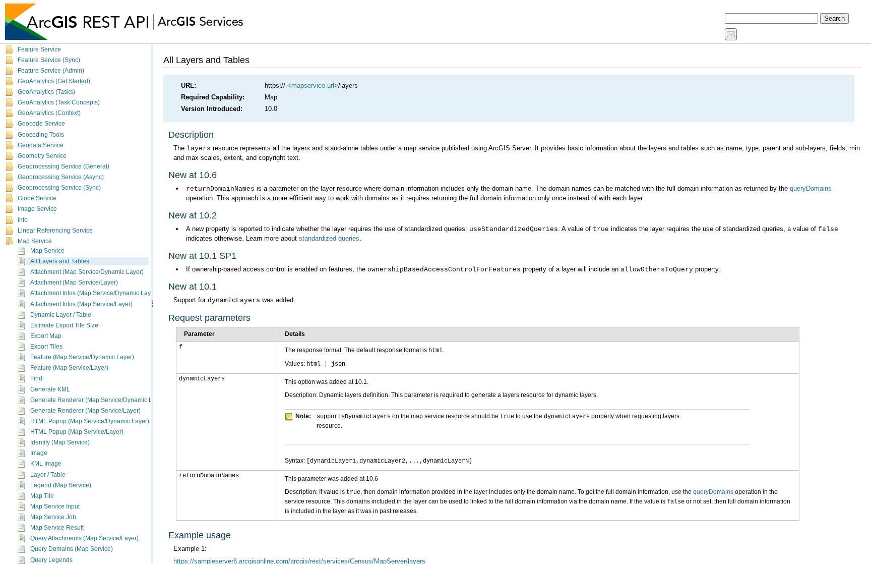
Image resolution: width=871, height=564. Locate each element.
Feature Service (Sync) (49, 60)
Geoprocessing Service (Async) (61, 177)
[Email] (731, 34)
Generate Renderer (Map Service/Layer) (85, 411)
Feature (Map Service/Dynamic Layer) (82, 357)
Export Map (45, 336)
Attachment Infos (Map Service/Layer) (81, 304)
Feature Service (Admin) (51, 71)
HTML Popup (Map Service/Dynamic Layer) (89, 421)
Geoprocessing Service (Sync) (59, 188)
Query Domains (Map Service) (71, 549)
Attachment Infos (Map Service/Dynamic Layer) (94, 293)
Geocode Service (41, 124)
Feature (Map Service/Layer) (69, 368)
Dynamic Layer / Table (60, 315)
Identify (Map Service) (60, 442)
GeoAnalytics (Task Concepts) (59, 102)
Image (38, 453)
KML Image (45, 464)
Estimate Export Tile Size (64, 325)
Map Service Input (55, 506)
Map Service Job (53, 517)
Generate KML (50, 389)
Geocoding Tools (41, 135)
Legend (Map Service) (60, 485)
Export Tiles (46, 347)
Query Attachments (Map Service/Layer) (84, 538)
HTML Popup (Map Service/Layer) (76, 432)
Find (36, 378)
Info (23, 220)
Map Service (35, 241)
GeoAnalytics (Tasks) (46, 92)
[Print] (744, 34)
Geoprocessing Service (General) (63, 166)
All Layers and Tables (59, 261)
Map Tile (42, 496)
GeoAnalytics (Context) (49, 113)
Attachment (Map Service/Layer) (74, 282)
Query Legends (51, 560)
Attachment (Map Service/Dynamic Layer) (87, 272)
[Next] (772, 34)
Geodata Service (41, 145)
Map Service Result (57, 528)
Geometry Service (42, 156)
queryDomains (811, 188)
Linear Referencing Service (55, 231)
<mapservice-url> (312, 85)
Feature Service (39, 49)
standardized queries (329, 238)
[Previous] (759, 34)
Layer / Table (48, 475)
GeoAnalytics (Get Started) (54, 81)
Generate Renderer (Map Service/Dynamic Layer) (98, 400)
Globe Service (37, 198)
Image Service (37, 209)
